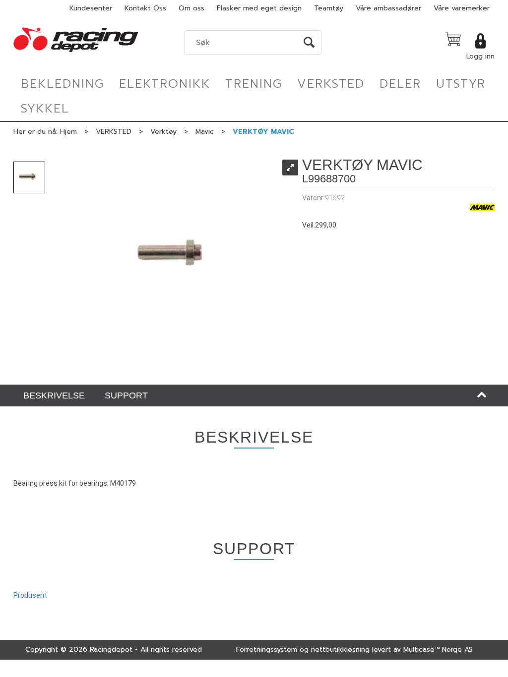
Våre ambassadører (388, 8)
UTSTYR (461, 84)
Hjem (68, 131)
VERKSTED (331, 84)
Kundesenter (90, 8)
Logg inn (480, 56)
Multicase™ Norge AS (438, 649)
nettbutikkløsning (340, 649)
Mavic (204, 131)
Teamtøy (328, 8)
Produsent (30, 595)
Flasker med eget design (259, 8)
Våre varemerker (462, 8)
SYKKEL (45, 108)
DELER (400, 84)
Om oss (191, 8)
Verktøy (163, 131)
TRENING (253, 84)
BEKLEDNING (62, 84)
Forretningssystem (266, 649)
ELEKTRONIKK (164, 84)
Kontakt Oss (145, 8)
